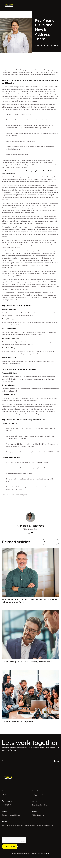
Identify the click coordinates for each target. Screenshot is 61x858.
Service (34, 811)
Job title (34, 801)
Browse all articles (50, 542)
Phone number (7, 801)
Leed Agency (44, 853)
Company (5, 811)
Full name (5, 791)
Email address (36, 791)
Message (5, 821)
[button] (56, 5)
